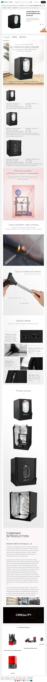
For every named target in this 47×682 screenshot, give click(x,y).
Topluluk (26, 5)
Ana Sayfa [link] (4, 7)
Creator (19, 5)
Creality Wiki (15, 678)
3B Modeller (3, 5)
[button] (45, 5)
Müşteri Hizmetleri (22, 678)
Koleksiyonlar (15, 5)
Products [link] (9, 7)
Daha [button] (38, 5)
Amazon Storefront (8, 678)
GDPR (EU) (13, 677)
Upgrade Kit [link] (15, 7)
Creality (2, 678)
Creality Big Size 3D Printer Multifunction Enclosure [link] (28, 7)
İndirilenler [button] (30, 5)
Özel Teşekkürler (30, 677)
